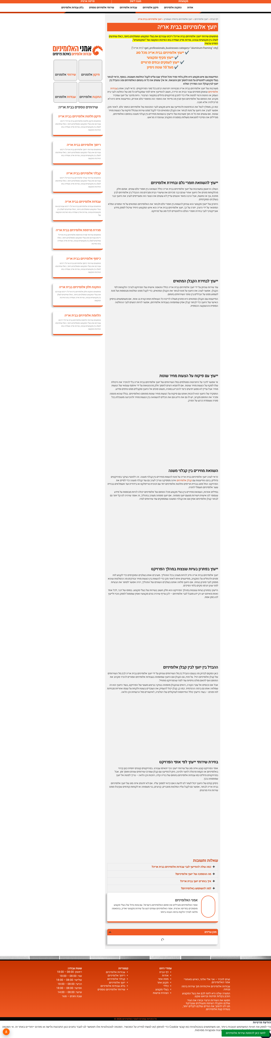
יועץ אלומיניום (201, 19)
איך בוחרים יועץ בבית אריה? (195, 881)
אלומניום (90, 74)
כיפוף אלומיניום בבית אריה (83, 258)
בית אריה (65, 107)
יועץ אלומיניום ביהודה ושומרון (178, 19)
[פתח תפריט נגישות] (6, 1031)
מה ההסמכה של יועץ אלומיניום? (193, 874)
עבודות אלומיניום (128, 7)
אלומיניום (90, 97)
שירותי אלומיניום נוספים (101, 7)
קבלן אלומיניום (184, 480)
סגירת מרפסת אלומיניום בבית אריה (78, 230)
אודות (190, 7)
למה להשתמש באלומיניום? (196, 888)
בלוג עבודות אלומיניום (72, 7)
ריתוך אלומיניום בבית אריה (84, 145)
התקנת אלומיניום (173, 7)
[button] (162, 866)
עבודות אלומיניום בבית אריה (83, 201)
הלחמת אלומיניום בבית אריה (83, 315)
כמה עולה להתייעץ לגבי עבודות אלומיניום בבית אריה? (181, 867)
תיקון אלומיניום (150, 7)
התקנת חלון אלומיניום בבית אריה (80, 287)
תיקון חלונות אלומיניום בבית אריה (79, 116)
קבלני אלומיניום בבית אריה (83, 173)
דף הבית (214, 19)
